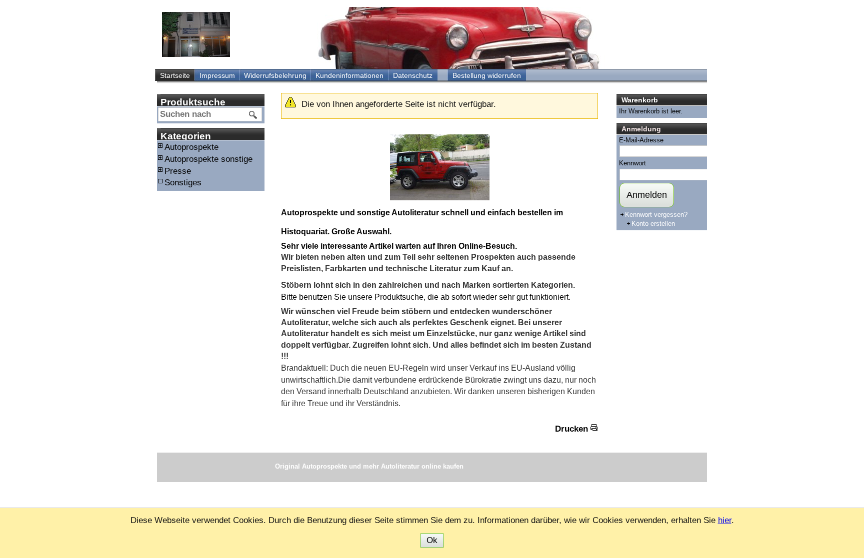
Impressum (217, 75)
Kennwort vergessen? (656, 214)
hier (725, 520)
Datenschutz (412, 75)
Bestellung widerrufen (486, 75)
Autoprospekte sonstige (208, 159)
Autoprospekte (191, 147)
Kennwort (632, 163)
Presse (177, 171)
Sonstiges (183, 182)
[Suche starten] (253, 114)
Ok (432, 540)
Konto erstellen (653, 223)
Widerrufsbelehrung (275, 75)
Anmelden (646, 195)
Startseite (175, 75)
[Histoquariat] (196, 34)
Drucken (571, 429)
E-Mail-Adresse (641, 140)
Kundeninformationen (350, 75)
